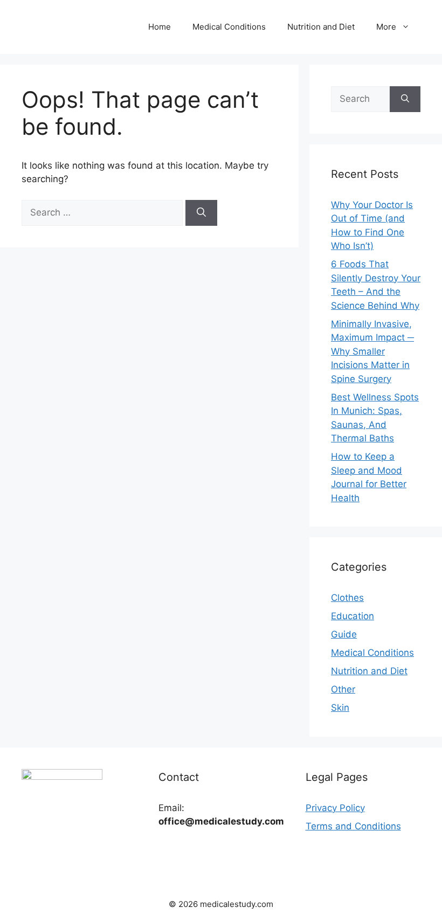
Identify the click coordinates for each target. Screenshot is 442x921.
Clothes (347, 597)
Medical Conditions (229, 27)
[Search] (201, 213)
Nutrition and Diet (321, 27)
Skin (340, 707)
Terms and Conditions (353, 826)
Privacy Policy (335, 807)
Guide (344, 634)
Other (343, 689)
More (386, 27)
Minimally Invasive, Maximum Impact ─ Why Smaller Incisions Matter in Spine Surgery (372, 351)
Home (159, 27)
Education (352, 616)
